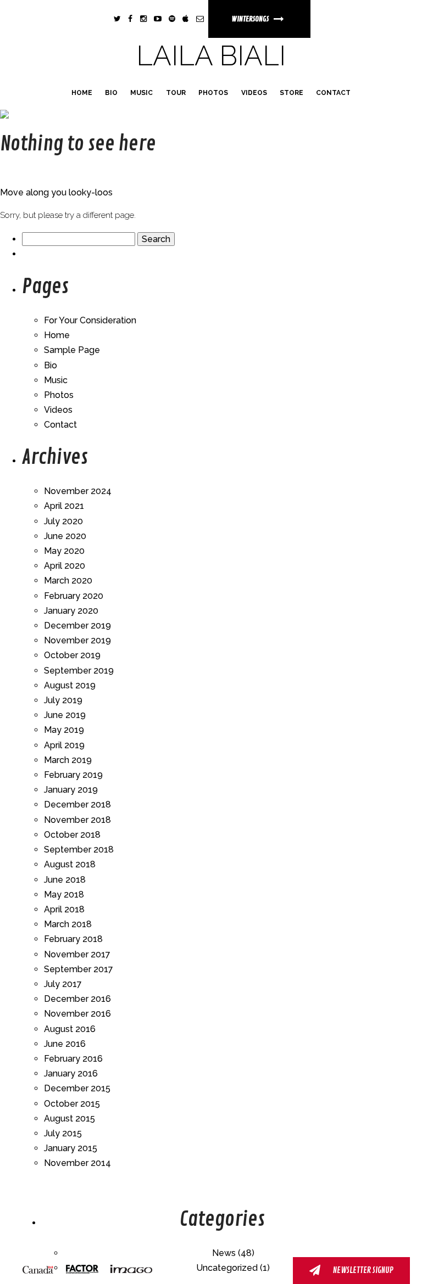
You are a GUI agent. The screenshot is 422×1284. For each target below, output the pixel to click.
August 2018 (70, 864)
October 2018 (72, 834)
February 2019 (73, 775)
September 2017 (78, 969)
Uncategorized (227, 1268)
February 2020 (73, 596)
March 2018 (68, 924)
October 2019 (72, 655)
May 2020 (64, 551)
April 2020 (64, 565)
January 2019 (71, 789)
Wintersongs (250, 19)
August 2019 (70, 685)
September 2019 (79, 670)
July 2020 (63, 521)
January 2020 (71, 610)
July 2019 (63, 700)
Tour (176, 93)
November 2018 (77, 820)
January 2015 (70, 1148)
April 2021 (64, 506)
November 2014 (77, 1163)
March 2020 (68, 580)
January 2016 (71, 1073)
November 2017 (77, 954)
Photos (213, 93)
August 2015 (69, 1118)
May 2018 (64, 894)
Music (141, 93)
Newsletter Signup (362, 1270)
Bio (111, 93)
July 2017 (63, 984)
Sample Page (72, 350)
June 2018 (65, 879)
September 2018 (79, 849)
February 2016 (73, 1058)
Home (81, 93)
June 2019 (65, 715)
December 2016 (77, 999)
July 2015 (63, 1133)
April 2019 (64, 745)
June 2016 (65, 1044)
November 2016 (77, 1013)
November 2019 (77, 640)
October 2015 (72, 1103)
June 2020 (65, 536)
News (224, 1253)
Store (291, 93)
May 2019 (64, 730)
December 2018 (77, 804)
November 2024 (78, 491)
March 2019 (68, 760)
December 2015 (77, 1088)
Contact (333, 93)
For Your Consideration (90, 320)
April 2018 (64, 909)
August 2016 (70, 1029)
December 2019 (77, 625)
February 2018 (73, 939)
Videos (254, 93)
